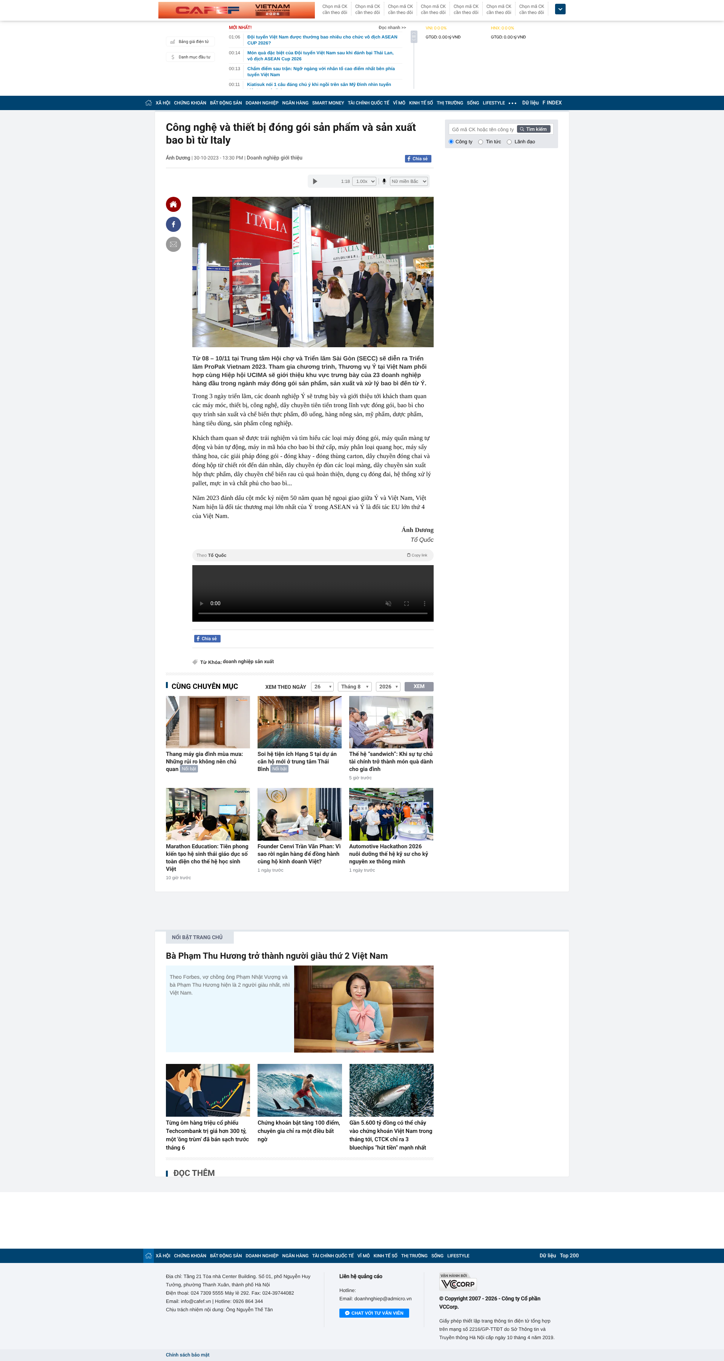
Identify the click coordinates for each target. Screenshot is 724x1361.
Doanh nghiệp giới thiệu (274, 158)
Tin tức (493, 141)
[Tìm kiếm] (534, 129)
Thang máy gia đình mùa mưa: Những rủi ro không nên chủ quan (204, 761)
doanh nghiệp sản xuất (248, 662)
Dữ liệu (530, 103)
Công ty (464, 141)
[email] (173, 244)
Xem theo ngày (285, 687)
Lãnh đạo (525, 141)
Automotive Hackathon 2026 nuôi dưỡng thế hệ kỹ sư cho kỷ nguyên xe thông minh (388, 854)
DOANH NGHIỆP (262, 103)
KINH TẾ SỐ (421, 103)
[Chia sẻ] (173, 224)
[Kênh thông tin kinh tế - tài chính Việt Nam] (236, 10)
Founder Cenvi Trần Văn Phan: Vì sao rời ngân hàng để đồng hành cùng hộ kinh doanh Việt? (299, 854)
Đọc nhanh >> (392, 27)
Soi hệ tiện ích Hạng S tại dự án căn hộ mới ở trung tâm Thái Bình (297, 761)
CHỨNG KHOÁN (190, 103)
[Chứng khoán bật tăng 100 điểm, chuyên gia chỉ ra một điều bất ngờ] (300, 1090)
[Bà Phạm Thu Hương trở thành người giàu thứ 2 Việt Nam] (364, 1009)
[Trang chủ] (148, 103)
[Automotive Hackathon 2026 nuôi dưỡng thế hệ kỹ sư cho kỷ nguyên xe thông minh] (391, 814)
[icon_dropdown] (560, 9)
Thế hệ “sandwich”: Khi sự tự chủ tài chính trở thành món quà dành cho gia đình (391, 761)
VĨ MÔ (399, 103)
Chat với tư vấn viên (377, 1313)
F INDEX (552, 103)
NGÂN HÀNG (295, 103)
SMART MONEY (328, 103)
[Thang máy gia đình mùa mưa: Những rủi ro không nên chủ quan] (208, 722)
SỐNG (473, 103)
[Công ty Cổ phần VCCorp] (498, 1281)
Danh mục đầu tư (194, 57)
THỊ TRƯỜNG (450, 103)
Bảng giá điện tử (194, 41)
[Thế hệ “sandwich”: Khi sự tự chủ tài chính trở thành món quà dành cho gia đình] (391, 722)
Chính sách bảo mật (187, 1355)
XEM (419, 687)
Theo (311, 555)
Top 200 (569, 1256)
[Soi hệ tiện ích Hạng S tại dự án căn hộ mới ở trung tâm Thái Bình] (300, 722)
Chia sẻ (420, 158)
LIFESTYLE (494, 103)
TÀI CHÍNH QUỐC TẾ (368, 103)
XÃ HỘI (163, 103)
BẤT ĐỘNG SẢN (226, 103)
